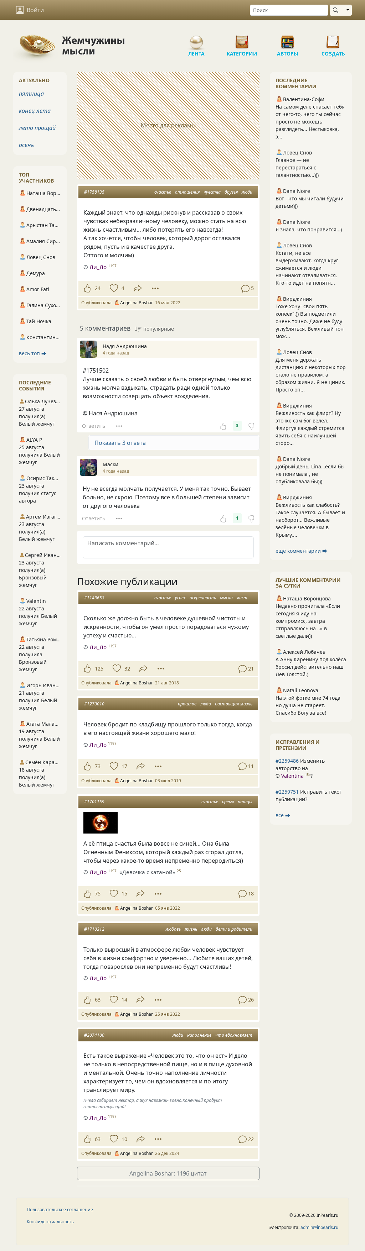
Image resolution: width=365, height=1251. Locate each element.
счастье (162, 192)
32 (127, 668)
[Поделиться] (137, 288)
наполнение (199, 1035)
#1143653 (94, 598)
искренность (203, 598)
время (228, 802)
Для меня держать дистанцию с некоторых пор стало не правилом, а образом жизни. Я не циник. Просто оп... (311, 374)
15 (124, 893)
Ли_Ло (98, 266)
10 (124, 1139)
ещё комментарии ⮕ (301, 550)
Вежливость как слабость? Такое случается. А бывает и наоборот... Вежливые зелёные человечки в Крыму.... (310, 519)
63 (98, 999)
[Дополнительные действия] (155, 288)
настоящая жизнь (233, 704)
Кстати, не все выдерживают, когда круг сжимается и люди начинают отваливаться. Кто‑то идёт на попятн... (307, 267)
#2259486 (287, 760)
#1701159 (94, 802)
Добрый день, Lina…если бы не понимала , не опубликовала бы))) (310, 474)
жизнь (191, 929)
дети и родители (234, 929)
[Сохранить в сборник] (113, 288)
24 (98, 288)
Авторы (287, 39)
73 (98, 766)
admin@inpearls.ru (319, 1227)
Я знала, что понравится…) (309, 229)
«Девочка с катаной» (147, 872)
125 (99, 668)
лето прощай (37, 128)
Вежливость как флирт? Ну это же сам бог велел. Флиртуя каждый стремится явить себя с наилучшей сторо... (310, 428)
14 (124, 999)
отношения (187, 192)
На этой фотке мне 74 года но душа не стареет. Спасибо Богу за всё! (308, 705)
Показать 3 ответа (120, 443)
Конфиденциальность (50, 1222)
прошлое (187, 704)
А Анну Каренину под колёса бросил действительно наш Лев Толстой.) (311, 667)
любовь (173, 929)
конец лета (35, 111)
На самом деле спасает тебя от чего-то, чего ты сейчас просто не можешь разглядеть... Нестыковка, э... (310, 121)
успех (180, 598)
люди (247, 192)
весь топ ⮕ (32, 353)
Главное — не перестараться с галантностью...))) (297, 167)
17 (124, 766)
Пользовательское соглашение (60, 1210)
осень (26, 145)
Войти (35, 10)
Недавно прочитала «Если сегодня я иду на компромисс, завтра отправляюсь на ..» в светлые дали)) (308, 621)
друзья (231, 192)
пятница (31, 94)
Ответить (93, 425)
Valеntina (292, 775)
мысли (226, 598)
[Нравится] (87, 288)
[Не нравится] (251, 425)
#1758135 (94, 192)
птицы (245, 802)
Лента (196, 39)
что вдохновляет (233, 1035)
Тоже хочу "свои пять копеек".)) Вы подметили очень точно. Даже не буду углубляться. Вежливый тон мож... (310, 321)
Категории (242, 39)
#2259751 (287, 791)
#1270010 (94, 704)
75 (98, 893)
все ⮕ (283, 815)
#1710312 (94, 929)
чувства (212, 192)
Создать (333, 39)
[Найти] (337, 10)
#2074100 (94, 1035)
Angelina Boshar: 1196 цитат (168, 1173)
